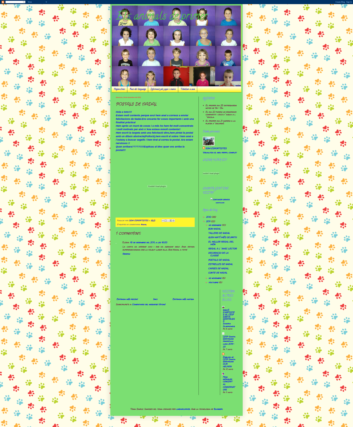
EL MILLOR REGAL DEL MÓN (221, 243)
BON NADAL (214, 228)
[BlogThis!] (165, 220)
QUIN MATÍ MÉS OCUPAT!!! (222, 237)
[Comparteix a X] (168, 220)
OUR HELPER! (227, 365)
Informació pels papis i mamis (163, 89)
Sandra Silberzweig (229, 325)
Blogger (218, 408)
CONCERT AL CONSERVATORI (229, 385)
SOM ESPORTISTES (216, 148)
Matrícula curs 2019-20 (228, 344)
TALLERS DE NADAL (219, 232)
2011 (208, 221)
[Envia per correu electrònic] (163, 220)
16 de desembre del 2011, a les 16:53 (148, 242)
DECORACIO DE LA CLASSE (218, 254)
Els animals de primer (162, 17)
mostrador (220, 202)
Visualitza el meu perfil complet (220, 152)
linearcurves (183, 408)
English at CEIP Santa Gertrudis (229, 359)
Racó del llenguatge (138, 89)
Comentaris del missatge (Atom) (148, 304)
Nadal (144, 224)
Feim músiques (227, 378)
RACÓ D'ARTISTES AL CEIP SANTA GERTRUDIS (229, 316)
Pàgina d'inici (119, 89)
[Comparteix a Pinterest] (173, 220)
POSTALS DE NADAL (219, 259)
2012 (209, 216)
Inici (155, 299)
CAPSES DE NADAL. (218, 268)
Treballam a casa (187, 89)
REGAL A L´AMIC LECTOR (222, 248)
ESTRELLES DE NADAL (220, 264)
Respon (126, 253)
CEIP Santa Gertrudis (229, 337)
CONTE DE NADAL (217, 272)
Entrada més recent (127, 299)
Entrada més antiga (183, 299)
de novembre (215, 278)
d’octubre (214, 282)
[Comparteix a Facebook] (170, 220)
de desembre (215, 225)
